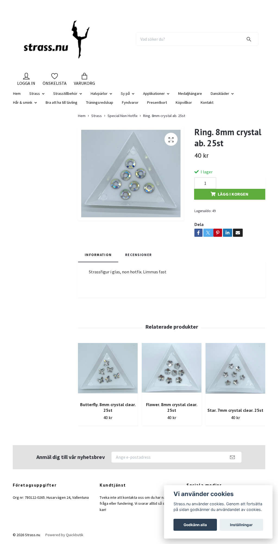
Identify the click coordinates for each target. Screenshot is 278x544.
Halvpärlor (99, 93)
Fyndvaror (130, 102)
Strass (34, 93)
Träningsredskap (99, 102)
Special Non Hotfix (122, 115)
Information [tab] (98, 254)
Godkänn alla (195, 525)
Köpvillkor (184, 102)
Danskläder (220, 93)
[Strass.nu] (57, 39)
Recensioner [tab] (138, 254)
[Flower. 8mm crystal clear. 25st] (171, 370)
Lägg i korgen (233, 194)
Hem (17, 93)
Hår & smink (22, 102)
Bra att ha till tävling (61, 102)
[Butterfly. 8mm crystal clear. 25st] (108, 370)
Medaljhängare (190, 93)
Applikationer (154, 93)
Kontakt (207, 102)
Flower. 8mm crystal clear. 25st (171, 407)
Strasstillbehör (65, 93)
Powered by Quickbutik (64, 534)
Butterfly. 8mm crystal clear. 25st (108, 407)
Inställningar (241, 525)
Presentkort (157, 102)
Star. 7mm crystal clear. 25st (235, 410)
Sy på (125, 93)
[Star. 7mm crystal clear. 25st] (235, 373)
